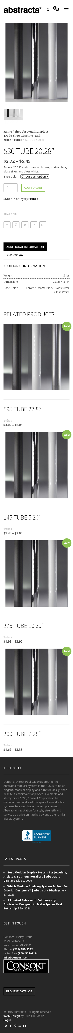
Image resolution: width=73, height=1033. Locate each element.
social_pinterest (15, 1026)
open (66, 10)
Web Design (12, 1016)
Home (8, 131)
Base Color (11, 176)
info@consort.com (16, 957)
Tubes (17, 140)
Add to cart (33, 187)
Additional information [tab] (25, 247)
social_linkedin (20, 1026)
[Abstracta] (23, 9)
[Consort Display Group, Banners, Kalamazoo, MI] (36, 837)
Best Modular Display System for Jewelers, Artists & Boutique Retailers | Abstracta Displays (35, 876)
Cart (54, 8)
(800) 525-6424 (27, 953)
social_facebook (10, 1026)
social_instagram (24, 1026)
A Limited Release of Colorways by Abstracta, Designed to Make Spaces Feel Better (33, 904)
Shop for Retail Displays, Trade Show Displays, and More (26, 136)
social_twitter (6, 1026)
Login (7, 1020)
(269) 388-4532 (23, 949)
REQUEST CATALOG (19, 991)
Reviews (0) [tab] (14, 255)
